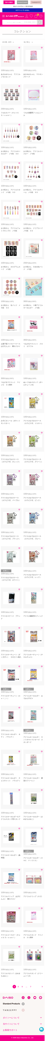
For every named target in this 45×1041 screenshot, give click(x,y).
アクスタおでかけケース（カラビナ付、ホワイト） (10, 579)
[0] (36, 16)
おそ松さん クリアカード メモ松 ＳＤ (33, 229)
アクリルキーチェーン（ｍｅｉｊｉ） (10, 697)
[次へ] (41, 986)
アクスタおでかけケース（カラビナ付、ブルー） (32, 537)
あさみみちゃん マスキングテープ (33, 75)
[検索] (40, 22)
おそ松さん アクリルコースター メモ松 (33, 152)
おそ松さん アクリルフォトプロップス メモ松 (10, 229)
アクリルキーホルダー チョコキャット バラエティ (10, 779)
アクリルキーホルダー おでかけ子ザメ (33, 697)
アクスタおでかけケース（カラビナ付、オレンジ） (10, 460)
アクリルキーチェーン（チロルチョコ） (33, 656)
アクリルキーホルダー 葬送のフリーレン (33, 779)
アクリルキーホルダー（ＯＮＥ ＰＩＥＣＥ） (33, 859)
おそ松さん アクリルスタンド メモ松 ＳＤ (10, 191)
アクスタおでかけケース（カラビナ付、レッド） (32, 576)
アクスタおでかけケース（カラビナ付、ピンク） (32, 499)
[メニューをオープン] (3, 16)
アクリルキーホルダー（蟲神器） (10, 856)
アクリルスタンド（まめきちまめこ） (10, 974)
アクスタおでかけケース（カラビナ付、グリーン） (33, 460)
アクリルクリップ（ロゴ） (33, 896)
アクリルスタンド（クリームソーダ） (33, 974)
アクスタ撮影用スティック (33, 616)
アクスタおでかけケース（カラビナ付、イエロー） (33, 422)
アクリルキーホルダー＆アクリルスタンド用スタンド (10, 818)
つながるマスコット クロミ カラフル (33, 345)
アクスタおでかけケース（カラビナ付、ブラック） (10, 537)
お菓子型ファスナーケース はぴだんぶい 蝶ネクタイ (11, 345)
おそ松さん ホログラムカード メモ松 (10, 268)
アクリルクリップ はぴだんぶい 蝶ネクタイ (10, 897)
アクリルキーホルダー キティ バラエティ (10, 735)
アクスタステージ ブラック (10, 617)
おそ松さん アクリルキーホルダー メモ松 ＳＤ (10, 152)
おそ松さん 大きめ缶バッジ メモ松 (33, 268)
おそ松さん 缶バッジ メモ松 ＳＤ (10, 306)
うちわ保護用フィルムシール (33, 114)
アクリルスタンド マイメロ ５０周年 (33, 936)
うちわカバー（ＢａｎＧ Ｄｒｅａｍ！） (10, 114)
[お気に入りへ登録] (19, 48)
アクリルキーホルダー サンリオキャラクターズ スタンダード (33, 739)
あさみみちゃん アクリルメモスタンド (10, 75)
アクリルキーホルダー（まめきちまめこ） (33, 818)
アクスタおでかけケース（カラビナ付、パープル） (10, 499)
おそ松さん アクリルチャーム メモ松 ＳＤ (33, 191)
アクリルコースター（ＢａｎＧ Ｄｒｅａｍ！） (10, 936)
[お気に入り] (31, 16)
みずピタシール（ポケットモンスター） (10, 422)
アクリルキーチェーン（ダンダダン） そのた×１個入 (11, 656)
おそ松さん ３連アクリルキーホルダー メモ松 (33, 306)
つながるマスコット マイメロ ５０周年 (10, 383)
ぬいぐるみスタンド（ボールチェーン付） (33, 383)
